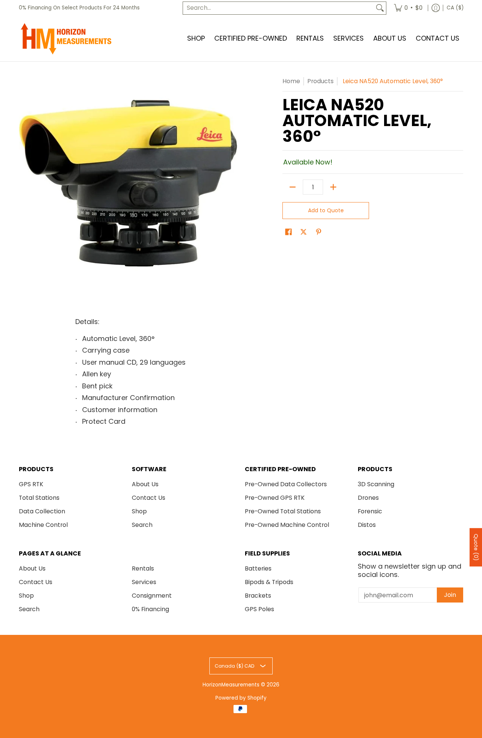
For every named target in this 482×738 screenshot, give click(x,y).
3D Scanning (376, 484)
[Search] (380, 8)
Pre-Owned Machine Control (287, 524)
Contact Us (148, 497)
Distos (367, 524)
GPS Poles (259, 609)
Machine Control (43, 524)
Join (450, 594)
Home (291, 81)
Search (142, 524)
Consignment (152, 595)
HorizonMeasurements (231, 684)
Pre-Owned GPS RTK (275, 497)
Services (144, 582)
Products (320, 81)
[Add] (333, 187)
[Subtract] (292, 187)
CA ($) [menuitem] (455, 7)
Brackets (258, 595)
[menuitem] (408, 8)
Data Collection (42, 511)
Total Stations (39, 497)
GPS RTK (31, 484)
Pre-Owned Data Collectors (286, 484)
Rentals (143, 568)
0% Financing (150, 609)
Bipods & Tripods (269, 582)
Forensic (370, 511)
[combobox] (278, 8)
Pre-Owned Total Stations (283, 511)
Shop (139, 511)
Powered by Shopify (241, 697)
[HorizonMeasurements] (66, 38)
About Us (145, 484)
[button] (288, 232)
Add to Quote (326, 210)
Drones (368, 497)
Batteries (258, 568)
